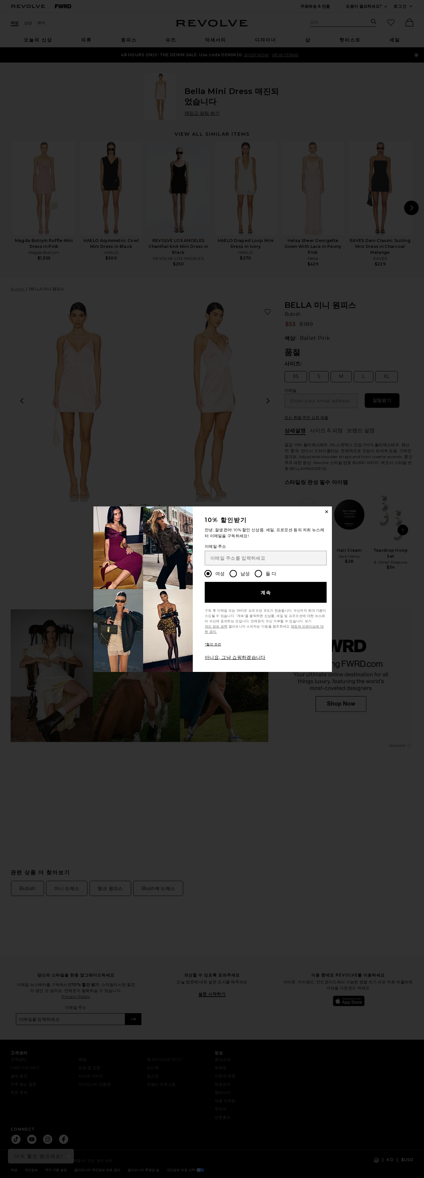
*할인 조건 (213, 644)
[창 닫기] (326, 511)
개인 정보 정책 (216, 626)
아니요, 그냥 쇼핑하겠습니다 (235, 657)
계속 (266, 592)
